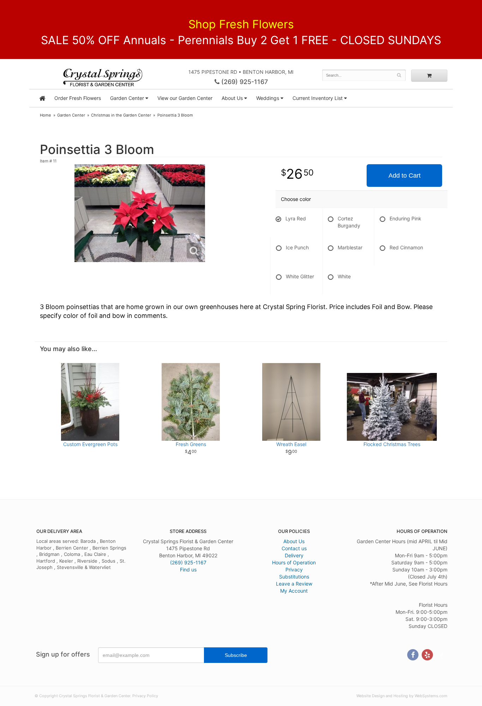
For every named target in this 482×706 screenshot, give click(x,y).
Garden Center (127, 98)
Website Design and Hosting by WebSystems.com (401, 695)
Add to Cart (404, 175)
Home (45, 115)
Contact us (294, 548)
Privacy (294, 569)
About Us (294, 541)
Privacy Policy (145, 695)
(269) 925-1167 (243, 81)
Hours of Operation (294, 562)
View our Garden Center (184, 98)
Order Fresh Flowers (77, 98)
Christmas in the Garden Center (121, 115)
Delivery (294, 555)
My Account (294, 591)
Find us (188, 569)
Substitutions (294, 577)
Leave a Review (294, 584)
